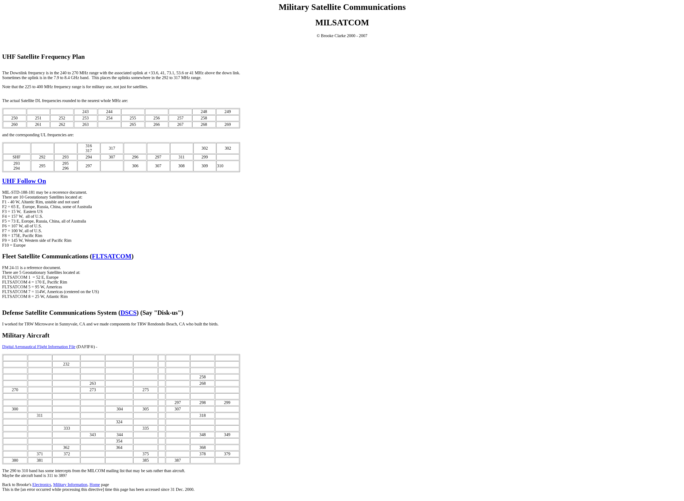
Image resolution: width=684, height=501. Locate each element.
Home (95, 484)
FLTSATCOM (111, 256)
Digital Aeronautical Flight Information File (38, 346)
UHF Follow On (24, 180)
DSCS (129, 312)
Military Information (70, 484)
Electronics (41, 484)
